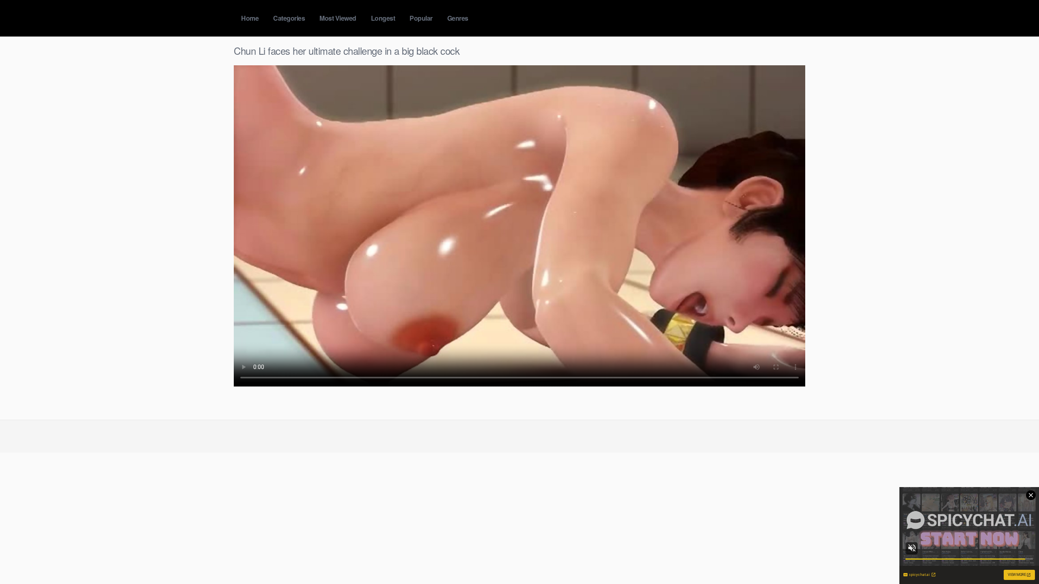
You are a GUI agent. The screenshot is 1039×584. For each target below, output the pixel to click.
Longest (383, 18)
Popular (421, 18)
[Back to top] (1016, 558)
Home (250, 18)
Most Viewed (337, 18)
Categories (289, 18)
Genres (457, 18)
